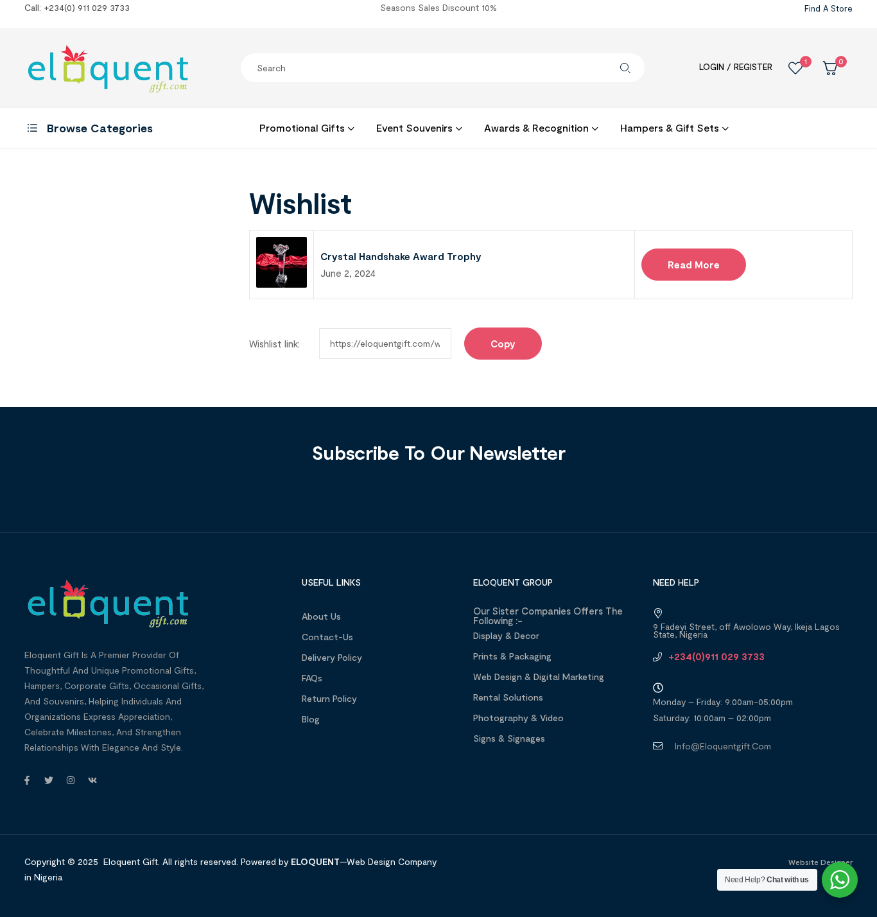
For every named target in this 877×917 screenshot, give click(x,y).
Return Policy (329, 698)
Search (625, 67)
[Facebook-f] (27, 780)
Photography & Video (518, 717)
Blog (311, 718)
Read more (694, 264)
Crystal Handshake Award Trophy (401, 256)
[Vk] (92, 780)
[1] (795, 68)
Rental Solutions (508, 697)
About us (321, 616)
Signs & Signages (509, 738)
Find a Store (828, 8)
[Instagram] (71, 780)
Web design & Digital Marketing (538, 676)
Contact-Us (327, 636)
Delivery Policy (332, 657)
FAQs (312, 677)
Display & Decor (506, 635)
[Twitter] (49, 780)
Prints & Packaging (512, 656)
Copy (503, 343)
